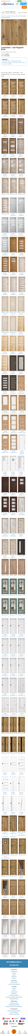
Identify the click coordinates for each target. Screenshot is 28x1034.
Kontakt (25, 1033)
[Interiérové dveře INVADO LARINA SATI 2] (5, 422)
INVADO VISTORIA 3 (21, 936)
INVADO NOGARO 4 (13, 274)
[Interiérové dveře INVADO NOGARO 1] (13, 245)
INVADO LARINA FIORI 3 (13, 451)
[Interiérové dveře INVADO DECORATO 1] (5, 626)
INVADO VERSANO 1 (13, 214)
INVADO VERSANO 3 (5, 234)
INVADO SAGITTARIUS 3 (13, 536)
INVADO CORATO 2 (13, 96)
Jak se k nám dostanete (14, 984)
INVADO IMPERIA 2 (5, 175)
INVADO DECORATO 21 (13, 714)
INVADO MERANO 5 (13, 514)
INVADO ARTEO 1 (5, 773)
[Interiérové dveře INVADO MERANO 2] (13, 485)
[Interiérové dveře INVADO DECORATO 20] (5, 705)
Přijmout (19, 1)
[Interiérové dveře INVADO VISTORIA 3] (21, 927)
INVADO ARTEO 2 (13, 773)
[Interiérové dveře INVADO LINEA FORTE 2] (13, 304)
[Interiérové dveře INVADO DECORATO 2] (13, 626)
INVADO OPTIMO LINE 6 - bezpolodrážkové (6, 856)
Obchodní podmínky (14, 995)
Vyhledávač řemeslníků (14, 1004)
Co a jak (20, 1033)
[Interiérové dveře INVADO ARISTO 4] (13, 907)
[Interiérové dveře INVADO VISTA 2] (13, 586)
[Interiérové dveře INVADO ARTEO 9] (21, 804)
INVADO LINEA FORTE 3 (21, 313)
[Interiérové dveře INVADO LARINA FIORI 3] (13, 442)
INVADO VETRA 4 (5, 754)
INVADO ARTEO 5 (13, 793)
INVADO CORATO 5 (13, 116)
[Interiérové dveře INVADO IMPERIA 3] (13, 166)
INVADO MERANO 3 (21, 494)
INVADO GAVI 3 (5, 876)
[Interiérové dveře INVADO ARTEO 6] (21, 784)
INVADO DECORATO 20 (5, 714)
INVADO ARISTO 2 (21, 896)
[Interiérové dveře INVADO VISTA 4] (5, 606)
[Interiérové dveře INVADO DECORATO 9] (5, 665)
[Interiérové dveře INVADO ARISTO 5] (21, 907)
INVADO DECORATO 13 (5, 694)
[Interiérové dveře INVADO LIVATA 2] (13, 185)
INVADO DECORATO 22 (22, 714)
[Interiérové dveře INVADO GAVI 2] (22, 846)
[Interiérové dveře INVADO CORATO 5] (13, 106)
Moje (8, 1033)
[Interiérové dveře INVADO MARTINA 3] (13, 343)
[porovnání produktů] (17, 3)
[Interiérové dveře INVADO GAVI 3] (5, 867)
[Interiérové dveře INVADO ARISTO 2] (21, 887)
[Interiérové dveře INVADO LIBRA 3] (5, 567)
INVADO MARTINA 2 (5, 353)
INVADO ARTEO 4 (5, 793)
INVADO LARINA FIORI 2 (5, 451)
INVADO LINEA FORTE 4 (5, 333)
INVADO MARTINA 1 (21, 333)
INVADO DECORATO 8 (21, 655)
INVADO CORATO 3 (21, 96)
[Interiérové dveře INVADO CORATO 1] (5, 87)
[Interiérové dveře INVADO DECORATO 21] (13, 705)
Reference (14, 976)
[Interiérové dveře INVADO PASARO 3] (5, 146)
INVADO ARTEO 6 (21, 793)
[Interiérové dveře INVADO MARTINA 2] (5, 343)
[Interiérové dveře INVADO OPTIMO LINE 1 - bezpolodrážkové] (21, 823)
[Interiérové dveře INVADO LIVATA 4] (5, 205)
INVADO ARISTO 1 (13, 896)
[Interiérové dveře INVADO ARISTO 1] (13, 887)
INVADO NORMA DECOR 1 (22, 452)
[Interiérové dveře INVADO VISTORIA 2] (13, 927)
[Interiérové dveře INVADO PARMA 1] (21, 526)
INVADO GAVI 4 (13, 876)
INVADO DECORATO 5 (5, 655)
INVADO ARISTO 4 (13, 916)
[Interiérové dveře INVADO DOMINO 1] (13, 363)
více (16, 1)
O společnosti (14, 971)
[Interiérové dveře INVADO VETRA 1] (5, 725)
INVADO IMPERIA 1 (20, 155)
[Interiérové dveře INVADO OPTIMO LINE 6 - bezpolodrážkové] (5, 846)
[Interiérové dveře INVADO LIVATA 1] (5, 185)
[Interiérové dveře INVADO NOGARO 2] (21, 245)
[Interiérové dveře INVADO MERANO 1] (5, 485)
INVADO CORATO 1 (5, 96)
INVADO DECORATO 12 (21, 675)
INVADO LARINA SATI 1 (22, 412)
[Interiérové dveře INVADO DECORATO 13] (5, 685)
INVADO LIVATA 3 (21, 195)
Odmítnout (24, 1)
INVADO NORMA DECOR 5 (5, 474)
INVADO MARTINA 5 (5, 372)
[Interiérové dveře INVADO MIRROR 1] (21, 867)
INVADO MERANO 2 (13, 494)
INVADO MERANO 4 (5, 514)
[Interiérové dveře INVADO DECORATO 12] (21, 665)
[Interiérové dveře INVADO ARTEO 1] (5, 764)
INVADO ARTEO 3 (21, 773)
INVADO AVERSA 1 (21, 116)
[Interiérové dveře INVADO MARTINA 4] (21, 343)
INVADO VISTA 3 (21, 596)
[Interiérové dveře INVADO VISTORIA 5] (13, 946)
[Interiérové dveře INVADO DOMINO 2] (21, 363)
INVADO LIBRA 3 (5, 576)
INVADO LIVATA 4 (5, 214)
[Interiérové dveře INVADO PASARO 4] (12, 146)
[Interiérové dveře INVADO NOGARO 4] (13, 264)
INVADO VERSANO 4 (13, 234)
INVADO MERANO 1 (5, 494)
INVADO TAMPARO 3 (13, 293)
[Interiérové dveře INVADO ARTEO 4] (5, 784)
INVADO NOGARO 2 (21, 254)
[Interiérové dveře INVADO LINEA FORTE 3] (21, 304)
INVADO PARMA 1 (21, 535)
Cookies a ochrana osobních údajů (14, 997)
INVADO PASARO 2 (20, 135)
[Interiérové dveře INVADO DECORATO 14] (13, 685)
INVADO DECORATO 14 (13, 694)
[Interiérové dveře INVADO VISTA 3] (21, 586)
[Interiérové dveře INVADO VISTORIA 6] (22, 946)
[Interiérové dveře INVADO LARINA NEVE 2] (5, 403)
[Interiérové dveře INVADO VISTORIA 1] (5, 927)
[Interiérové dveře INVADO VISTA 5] (13, 606)
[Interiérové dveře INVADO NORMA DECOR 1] (21, 442)
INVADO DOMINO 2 (21, 372)
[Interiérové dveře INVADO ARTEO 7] (5, 804)
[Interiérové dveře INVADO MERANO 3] (21, 485)
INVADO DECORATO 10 (13, 675)
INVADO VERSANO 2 (21, 214)
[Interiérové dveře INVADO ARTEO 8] (13, 804)
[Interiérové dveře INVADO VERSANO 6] (5, 245)
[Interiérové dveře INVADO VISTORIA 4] (5, 946)
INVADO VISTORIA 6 (22, 956)
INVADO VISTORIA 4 (5, 956)
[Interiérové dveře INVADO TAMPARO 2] (5, 284)
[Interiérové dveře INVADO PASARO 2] (20, 126)
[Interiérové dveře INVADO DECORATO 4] (21, 626)
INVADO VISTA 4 (5, 615)
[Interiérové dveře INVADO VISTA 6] (21, 606)
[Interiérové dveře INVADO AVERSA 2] (5, 126)
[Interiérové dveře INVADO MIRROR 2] (5, 887)
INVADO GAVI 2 (22, 855)
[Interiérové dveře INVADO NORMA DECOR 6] (13, 463)
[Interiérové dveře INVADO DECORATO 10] (13, 665)
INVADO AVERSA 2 (5, 135)
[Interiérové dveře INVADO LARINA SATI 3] (13, 422)
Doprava (14, 988)
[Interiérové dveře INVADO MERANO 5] (13, 504)
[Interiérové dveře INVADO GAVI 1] (14, 846)
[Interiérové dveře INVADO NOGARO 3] (5, 264)
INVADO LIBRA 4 (13, 576)
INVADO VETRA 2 (13, 734)
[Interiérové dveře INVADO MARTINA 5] (5, 363)
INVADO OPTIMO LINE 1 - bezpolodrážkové (22, 834)
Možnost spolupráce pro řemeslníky (14, 1006)
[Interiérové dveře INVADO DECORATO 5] (5, 646)
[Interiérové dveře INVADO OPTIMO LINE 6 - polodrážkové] (13, 823)
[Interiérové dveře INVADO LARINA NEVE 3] (13, 403)
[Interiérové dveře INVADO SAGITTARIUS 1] (21, 504)
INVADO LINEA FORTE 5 (13, 333)
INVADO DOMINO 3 (5, 392)
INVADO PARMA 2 (5, 556)
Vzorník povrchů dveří (14, 1014)
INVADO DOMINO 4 (13, 392)
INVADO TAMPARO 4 (22, 293)
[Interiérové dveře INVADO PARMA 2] (5, 547)
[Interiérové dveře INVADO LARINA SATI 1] (22, 403)
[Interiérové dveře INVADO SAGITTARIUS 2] (5, 526)
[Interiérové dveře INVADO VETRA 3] (21, 725)
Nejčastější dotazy (14, 998)
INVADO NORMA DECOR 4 (21, 474)
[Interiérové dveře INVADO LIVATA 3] (21, 185)
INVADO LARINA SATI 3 (13, 432)
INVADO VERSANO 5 (21, 234)
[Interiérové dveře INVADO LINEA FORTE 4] (5, 324)
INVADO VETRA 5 (13, 754)
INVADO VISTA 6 (21, 615)
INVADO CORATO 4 (5, 116)
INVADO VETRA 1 (5, 734)
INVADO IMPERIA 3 (13, 175)
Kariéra (14, 974)
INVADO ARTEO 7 (5, 813)
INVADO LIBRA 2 (21, 576)
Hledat (24, 7)
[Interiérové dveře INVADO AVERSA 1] (21, 106)
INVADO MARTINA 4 (21, 353)
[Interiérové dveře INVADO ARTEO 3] (21, 764)
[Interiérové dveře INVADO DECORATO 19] (21, 685)
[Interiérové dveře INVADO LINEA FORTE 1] (5, 304)
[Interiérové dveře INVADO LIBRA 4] (13, 567)
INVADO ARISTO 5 (22, 916)
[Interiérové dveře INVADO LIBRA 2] (21, 567)
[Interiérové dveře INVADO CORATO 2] (13, 87)
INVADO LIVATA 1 (5, 195)
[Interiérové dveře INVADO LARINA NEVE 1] (21, 383)
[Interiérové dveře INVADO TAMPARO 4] (21, 284)
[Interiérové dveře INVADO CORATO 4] (5, 106)
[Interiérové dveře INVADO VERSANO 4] (13, 225)
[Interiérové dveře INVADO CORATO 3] (21, 87)
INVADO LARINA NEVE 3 (13, 412)
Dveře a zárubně (14, 1012)
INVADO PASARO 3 (5, 155)
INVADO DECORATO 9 (5, 675)
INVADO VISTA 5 (13, 615)
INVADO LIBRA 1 (21, 556)
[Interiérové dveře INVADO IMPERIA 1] (20, 146)
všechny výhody (22, 12)
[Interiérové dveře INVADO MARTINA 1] (21, 324)
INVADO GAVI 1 (14, 855)
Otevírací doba (14, 982)
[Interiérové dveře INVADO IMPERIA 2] (5, 166)
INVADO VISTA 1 (5, 596)
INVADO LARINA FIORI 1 (22, 432)
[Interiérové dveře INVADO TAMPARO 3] (13, 284)
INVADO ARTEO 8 (13, 813)
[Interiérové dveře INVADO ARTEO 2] (13, 764)
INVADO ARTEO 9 (21, 813)
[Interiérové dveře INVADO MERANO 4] (5, 504)
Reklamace (14, 993)
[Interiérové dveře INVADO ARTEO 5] (13, 784)
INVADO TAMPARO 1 (21, 274)
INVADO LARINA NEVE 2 (5, 412)
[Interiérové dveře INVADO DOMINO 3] (5, 383)
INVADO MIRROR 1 (21, 877)
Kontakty (14, 978)
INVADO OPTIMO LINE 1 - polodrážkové (5, 834)
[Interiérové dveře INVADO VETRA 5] (13, 744)
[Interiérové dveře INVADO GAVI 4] (13, 867)
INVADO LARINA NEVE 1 (21, 392)
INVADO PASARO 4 (12, 155)
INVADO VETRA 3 (21, 734)
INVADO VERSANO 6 (5, 254)
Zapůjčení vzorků (14, 1003)
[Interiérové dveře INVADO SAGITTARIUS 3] (13, 526)
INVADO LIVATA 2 (13, 195)
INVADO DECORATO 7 (13, 655)
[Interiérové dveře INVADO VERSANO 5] (21, 225)
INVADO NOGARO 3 (5, 274)
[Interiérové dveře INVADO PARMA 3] (13, 547)
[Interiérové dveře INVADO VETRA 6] (21, 744)
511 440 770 (14, 965)
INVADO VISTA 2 (13, 596)
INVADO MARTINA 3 (13, 353)
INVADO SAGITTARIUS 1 (21, 515)
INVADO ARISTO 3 (5, 916)
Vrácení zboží (14, 991)
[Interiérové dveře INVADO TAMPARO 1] (21, 264)
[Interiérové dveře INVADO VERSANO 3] (5, 225)
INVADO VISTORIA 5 (13, 956)
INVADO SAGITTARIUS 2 (5, 536)
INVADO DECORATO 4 (21, 635)
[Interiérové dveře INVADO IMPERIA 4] (21, 166)
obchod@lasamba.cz (14, 962)
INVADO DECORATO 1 (5, 635)
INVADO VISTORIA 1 (5, 936)
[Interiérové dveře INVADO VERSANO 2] (21, 205)
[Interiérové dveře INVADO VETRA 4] (5, 744)
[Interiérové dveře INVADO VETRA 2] (13, 725)
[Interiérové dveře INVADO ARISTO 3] (5, 907)
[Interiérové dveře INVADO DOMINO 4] (13, 383)
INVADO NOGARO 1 (13, 254)
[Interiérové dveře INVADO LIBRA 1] (21, 547)
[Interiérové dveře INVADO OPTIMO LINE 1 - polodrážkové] (5, 823)
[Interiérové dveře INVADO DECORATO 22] (22, 705)
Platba (14, 990)
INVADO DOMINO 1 (13, 372)
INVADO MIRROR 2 (5, 896)
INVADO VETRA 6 (21, 754)
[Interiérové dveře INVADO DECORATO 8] (21, 646)
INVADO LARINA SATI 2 (5, 432)
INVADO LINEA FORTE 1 (5, 313)
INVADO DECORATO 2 (13, 635)
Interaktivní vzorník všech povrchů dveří (10, 16)
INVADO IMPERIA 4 (21, 175)
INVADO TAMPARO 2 (5, 293)
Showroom (2, 1033)
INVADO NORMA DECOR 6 (13, 474)
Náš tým (14, 973)
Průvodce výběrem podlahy (14, 1010)
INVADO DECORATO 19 (21, 694)
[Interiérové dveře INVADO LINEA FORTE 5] (13, 324)
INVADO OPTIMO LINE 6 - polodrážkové (13, 834)
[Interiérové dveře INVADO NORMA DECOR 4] (21, 463)
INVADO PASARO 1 (13, 135)
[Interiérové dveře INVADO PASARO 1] (13, 126)
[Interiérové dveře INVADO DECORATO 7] (13, 646)
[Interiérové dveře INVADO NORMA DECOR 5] (5, 463)
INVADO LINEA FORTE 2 (13, 313)
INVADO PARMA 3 (13, 556)
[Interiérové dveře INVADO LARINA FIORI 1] (22, 422)
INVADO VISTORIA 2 (13, 936)
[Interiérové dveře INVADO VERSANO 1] (13, 205)
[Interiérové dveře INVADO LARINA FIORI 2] (5, 442)
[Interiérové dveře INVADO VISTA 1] (5, 586)
